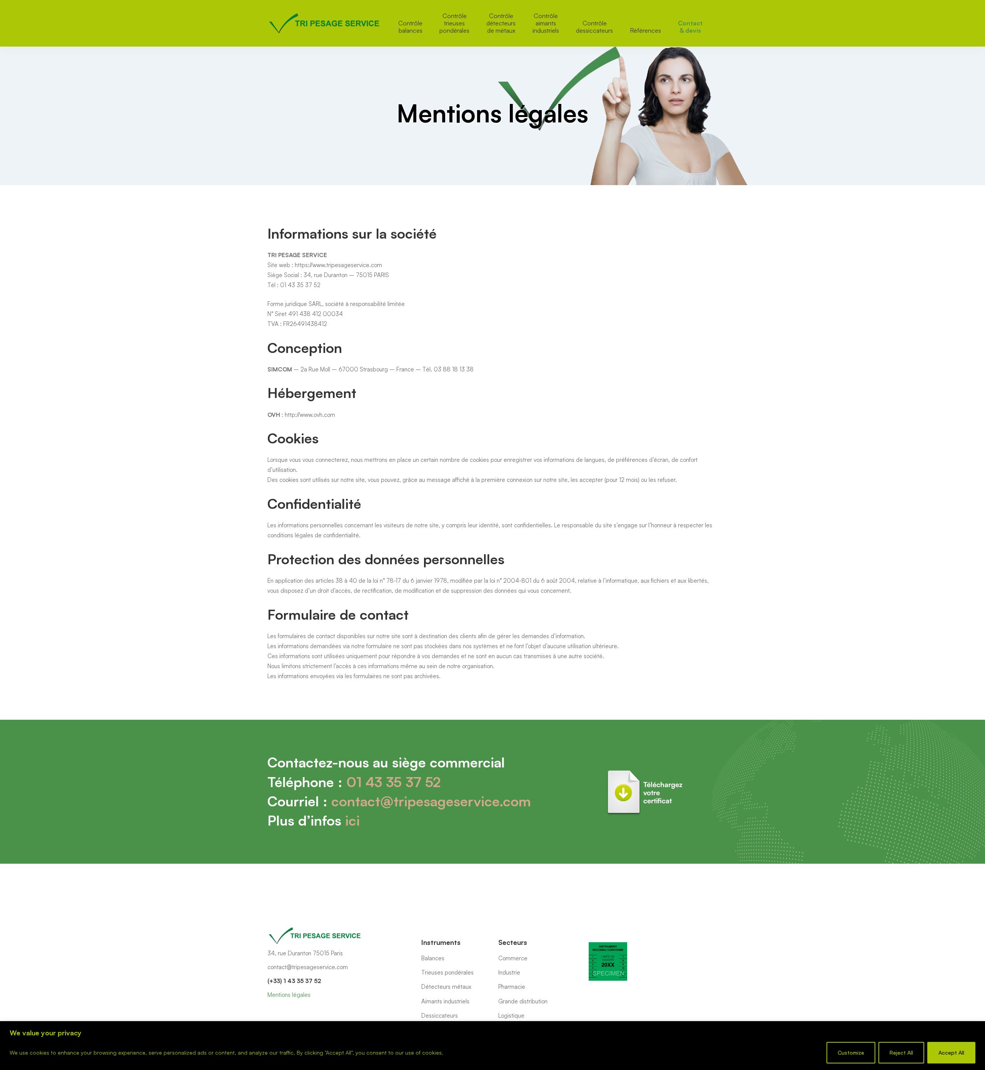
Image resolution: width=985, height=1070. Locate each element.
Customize (851, 1052)
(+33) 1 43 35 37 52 (294, 981)
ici (352, 820)
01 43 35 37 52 (393, 782)
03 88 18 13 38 (454, 369)
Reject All (901, 1052)
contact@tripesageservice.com (431, 801)
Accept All (951, 1052)
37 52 (312, 285)
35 (300, 285)
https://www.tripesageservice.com (338, 265)
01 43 (288, 285)
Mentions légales (289, 994)
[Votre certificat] (646, 771)
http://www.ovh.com (310, 414)
